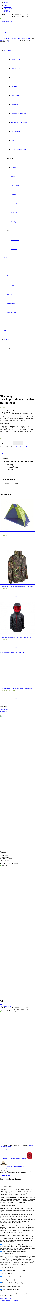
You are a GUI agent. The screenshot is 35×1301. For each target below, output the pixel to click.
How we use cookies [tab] (6, 1186)
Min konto (7, 10)
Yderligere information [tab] (16, 453)
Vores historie (4, 709)
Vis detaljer (9, 545)
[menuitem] (19, 5)
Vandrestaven (23, 446)
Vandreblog (3, 711)
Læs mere (8, 1175)
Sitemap (30, 1145)
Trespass (18, 446)
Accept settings (4, 1300)
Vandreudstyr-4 (29, 446)
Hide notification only (15, 1300)
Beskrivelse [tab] (5, 453)
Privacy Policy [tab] (4, 1291)
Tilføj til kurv (17, 443)
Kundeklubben (8, 8)
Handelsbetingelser (5, 1006)
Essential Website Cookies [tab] (7, 1205)
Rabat (1, 1004)
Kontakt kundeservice (6, 713)
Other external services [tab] (6, 1253)
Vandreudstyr (7, 7)
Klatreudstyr (7, 5)
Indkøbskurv (7, 11)
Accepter (2, 1175)
